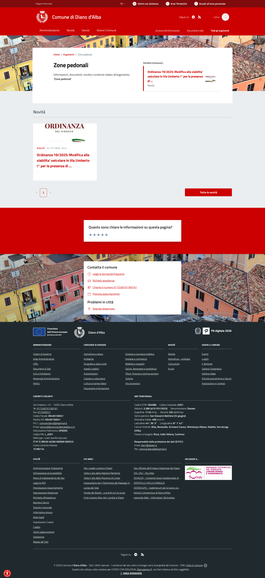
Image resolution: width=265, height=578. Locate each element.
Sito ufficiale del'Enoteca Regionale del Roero (157, 468)
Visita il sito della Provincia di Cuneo (102, 478)
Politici (36, 383)
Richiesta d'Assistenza (44, 497)
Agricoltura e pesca (93, 354)
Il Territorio (207, 364)
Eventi (205, 354)
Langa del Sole (91, 488)
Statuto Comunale (42, 507)
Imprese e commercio (136, 359)
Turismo (129, 378)
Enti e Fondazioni (42, 373)
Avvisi (171, 369)
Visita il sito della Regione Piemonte (102, 473)
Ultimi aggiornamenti (43, 532)
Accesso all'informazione (168, 30)
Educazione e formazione (96, 388)
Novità (41, 148)
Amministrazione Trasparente (48, 468)
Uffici (35, 364)
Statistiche (38, 537)
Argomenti (68, 54)
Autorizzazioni (91, 373)
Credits (36, 527)
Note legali (38, 517)
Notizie (171, 354)
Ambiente (89, 359)
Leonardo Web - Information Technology (154, 497)
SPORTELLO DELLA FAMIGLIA (149, 483)
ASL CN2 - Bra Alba (144, 473)
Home (57, 54)
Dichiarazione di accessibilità (47, 473)
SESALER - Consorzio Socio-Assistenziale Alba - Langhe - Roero (167, 478)
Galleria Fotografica (211, 369)
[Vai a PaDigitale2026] (213, 330)
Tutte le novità (208, 192)
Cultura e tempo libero (95, 383)
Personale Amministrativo (46, 378)
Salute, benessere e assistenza (141, 369)
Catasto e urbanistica (94, 378)
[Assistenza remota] (205, 565)
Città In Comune (194, 565)
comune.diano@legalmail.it (53, 423)
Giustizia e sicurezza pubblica (139, 354)
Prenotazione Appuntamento (48, 488)
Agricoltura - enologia (179, 359)
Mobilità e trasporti (134, 364)
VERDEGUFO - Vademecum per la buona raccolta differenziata (165, 488)
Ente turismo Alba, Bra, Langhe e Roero (104, 497)
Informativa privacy (43, 512)
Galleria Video (209, 373)
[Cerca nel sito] (225, 17)
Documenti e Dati (42, 369)
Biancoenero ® (144, 569)
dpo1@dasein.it (149, 445)
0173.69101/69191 (47, 408)
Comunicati (173, 364)
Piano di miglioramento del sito (48, 478)
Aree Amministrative (43, 359)
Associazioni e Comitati (213, 383)
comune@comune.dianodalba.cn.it (57, 427)
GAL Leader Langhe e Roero (98, 468)
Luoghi (205, 359)
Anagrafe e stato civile (95, 364)
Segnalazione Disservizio (45, 493)
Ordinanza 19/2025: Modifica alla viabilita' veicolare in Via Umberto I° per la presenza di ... (175, 76)
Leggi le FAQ (39, 483)
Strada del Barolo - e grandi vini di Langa (104, 493)
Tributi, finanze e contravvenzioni (142, 373)
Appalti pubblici (91, 369)
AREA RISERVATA (132, 573)
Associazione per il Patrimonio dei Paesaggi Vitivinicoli (111, 483)
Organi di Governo (42, 354)
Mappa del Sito (40, 542)
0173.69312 (44, 412)
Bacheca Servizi (41, 502)
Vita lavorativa (132, 383)
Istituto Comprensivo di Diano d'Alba (152, 493)
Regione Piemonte (44, 3)
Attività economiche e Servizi (216, 378)
